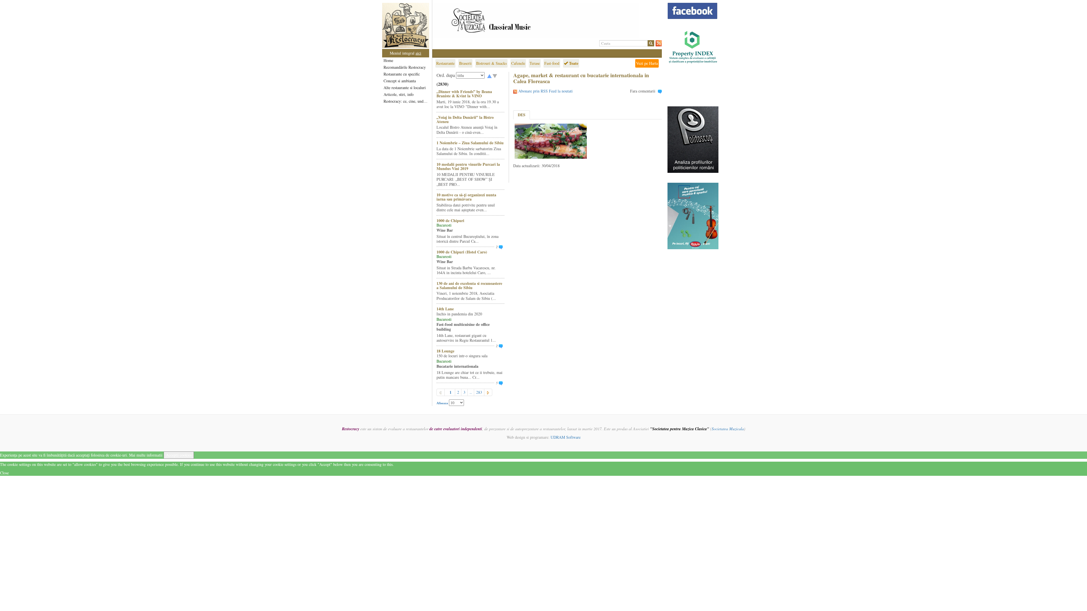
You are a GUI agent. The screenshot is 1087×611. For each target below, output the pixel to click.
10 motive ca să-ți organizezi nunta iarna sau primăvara (466, 197)
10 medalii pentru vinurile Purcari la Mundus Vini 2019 (468, 166)
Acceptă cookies (179, 455)
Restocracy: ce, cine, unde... (406, 101)
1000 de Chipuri (450, 220)
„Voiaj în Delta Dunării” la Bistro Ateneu (465, 119)
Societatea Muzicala (728, 428)
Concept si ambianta (400, 80)
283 (479, 392)
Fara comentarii (642, 91)
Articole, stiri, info (399, 94)
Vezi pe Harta (647, 63)
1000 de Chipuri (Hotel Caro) (461, 252)
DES (521, 115)
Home (388, 60)
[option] (547, 20)
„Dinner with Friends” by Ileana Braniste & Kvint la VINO (464, 94)
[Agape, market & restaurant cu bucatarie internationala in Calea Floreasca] (550, 140)
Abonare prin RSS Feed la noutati (545, 91)
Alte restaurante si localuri (405, 87)
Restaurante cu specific (402, 74)
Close (4, 473)
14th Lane (445, 309)
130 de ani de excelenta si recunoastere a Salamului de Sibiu (469, 285)
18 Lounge (445, 351)
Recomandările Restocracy (405, 67)
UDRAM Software (566, 437)
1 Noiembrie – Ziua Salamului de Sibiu (470, 143)
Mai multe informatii (145, 455)
